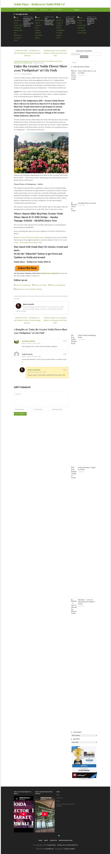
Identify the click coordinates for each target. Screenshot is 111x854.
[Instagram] (86, 10)
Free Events (30, 296)
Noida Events (49, 61)
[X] (84, 10)
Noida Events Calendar (49, 273)
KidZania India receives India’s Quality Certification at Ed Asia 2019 (55, 53)
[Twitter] (17, 292)
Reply (65, 341)
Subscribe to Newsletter (84, 51)
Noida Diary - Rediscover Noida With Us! (39, 4)
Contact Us (59, 798)
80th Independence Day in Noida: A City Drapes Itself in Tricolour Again (50, 21)
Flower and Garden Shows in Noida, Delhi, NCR (29, 61)
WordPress (49, 849)
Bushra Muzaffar (34, 370)
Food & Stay (43, 9)
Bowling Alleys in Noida (87, 203)
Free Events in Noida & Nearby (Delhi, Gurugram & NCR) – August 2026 (71, 21)
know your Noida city (58, 296)
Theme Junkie (69, 849)
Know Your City (20, 9)
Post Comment (20, 414)
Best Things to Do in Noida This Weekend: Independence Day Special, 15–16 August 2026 (28, 22)
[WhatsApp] (91, 10)
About (58, 795)
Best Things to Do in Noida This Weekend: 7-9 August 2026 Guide (92, 21)
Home (58, 801)
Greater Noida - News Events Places (43, 296)
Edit (39, 343)
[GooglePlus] (20, 292)
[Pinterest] (89, 10)
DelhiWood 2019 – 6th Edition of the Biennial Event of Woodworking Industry (27, 53)
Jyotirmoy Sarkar (28, 341)
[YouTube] (93, 10)
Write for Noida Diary (65, 840)
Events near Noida (22, 296)
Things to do (33, 9)
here (38, 276)
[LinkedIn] (25, 292)
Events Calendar (56, 9)
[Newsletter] (96, 10)
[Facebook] (81, 10)
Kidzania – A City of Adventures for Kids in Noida (86, 602)
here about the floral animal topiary (31, 237)
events (15, 296)
